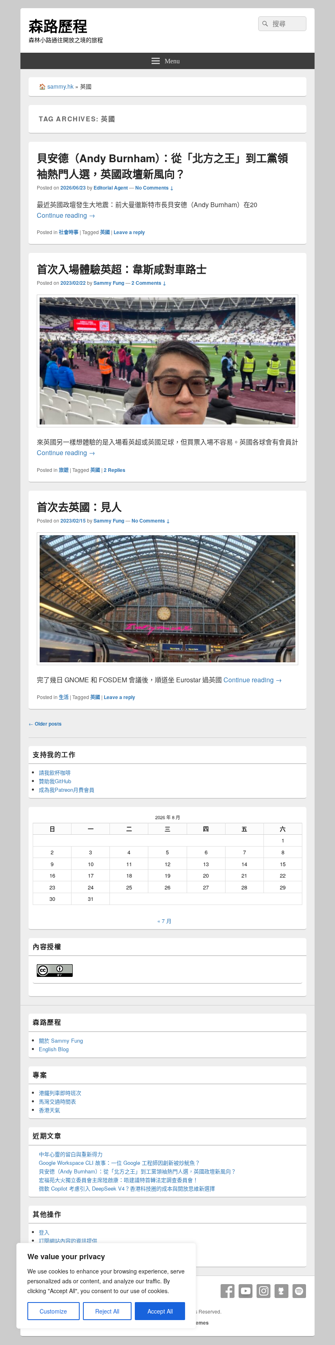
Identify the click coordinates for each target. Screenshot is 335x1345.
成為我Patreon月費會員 (66, 789)
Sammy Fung (109, 282)
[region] (106, 1286)
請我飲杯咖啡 (55, 772)
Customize (53, 1311)
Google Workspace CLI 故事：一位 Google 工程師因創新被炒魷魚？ (119, 1162)
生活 (64, 697)
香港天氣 (49, 1110)
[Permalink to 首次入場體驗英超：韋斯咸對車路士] (167, 431)
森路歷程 (58, 25)
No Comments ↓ (154, 187)
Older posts (45, 723)
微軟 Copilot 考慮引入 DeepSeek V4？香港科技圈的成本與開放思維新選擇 (127, 1188)
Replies (114, 470)
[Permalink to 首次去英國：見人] (167, 669)
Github (281, 1291)
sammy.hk (60, 86)
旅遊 (64, 470)
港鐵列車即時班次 (60, 1093)
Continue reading (66, 215)
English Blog (54, 1049)
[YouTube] (245, 1291)
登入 (44, 1232)
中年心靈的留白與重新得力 (71, 1154)
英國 (105, 232)
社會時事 (68, 232)
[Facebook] (227, 1291)
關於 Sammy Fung (61, 1040)
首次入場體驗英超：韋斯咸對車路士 (122, 269)
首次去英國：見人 (79, 506)
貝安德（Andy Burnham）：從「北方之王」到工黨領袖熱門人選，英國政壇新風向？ (137, 1171)
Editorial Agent (111, 187)
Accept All (160, 1311)
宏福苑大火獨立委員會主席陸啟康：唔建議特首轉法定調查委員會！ (118, 1180)
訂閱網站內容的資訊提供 (68, 1240)
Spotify (299, 1291)
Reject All (107, 1311)
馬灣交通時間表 (57, 1101)
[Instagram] (263, 1291)
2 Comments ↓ (149, 282)
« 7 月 (164, 921)
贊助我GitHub (55, 781)
